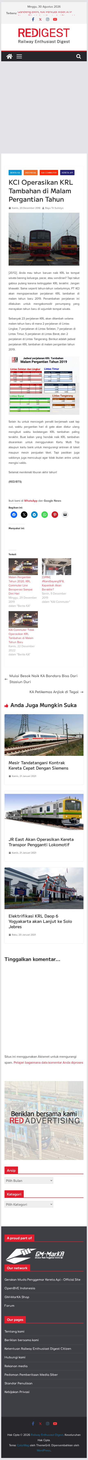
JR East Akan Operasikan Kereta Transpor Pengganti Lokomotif (41, 841)
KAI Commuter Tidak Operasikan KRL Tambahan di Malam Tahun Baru (21, 636)
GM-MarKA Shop (17, 1297)
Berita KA (15, 172)
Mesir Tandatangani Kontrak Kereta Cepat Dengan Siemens (38, 765)
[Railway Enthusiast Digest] (9, 56)
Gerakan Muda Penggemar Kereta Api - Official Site (42, 1279)
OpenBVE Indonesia (20, 1288)
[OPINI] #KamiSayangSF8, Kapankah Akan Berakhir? (53, 583)
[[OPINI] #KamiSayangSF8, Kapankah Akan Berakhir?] (56, 566)
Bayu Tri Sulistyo (54, 208)
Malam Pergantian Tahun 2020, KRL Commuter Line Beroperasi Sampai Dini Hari (20, 585)
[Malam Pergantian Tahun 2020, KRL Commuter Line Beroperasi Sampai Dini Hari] (23, 566)
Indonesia (30, 172)
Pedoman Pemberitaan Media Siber (31, 1374)
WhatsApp (30, 501)
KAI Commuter (48, 172)
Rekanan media (16, 1366)
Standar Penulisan (19, 1383)
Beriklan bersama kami (22, 1340)
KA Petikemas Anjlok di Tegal (54, 692)
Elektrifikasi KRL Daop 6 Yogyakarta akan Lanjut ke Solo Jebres (40, 921)
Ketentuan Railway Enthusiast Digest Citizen (38, 1348)
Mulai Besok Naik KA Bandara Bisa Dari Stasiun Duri (43, 679)
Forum (9, 1305)
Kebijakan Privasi (17, 1392)
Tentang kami (14, 1331)
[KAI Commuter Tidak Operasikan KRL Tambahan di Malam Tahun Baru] (23, 619)
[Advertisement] (44, 107)
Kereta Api (67, 172)
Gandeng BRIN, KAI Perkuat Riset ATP (45, 13)
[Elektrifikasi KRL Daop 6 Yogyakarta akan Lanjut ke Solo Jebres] (44, 870)
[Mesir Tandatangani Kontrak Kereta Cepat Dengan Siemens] (44, 717)
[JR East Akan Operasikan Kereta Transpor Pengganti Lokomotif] (44, 793)
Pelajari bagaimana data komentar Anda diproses (48, 1062)
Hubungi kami (15, 1357)
